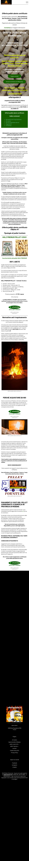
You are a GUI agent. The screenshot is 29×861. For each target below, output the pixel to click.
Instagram (14, 765)
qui (23, 511)
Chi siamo (8, 121)
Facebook (14, 763)
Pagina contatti (15, 76)
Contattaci (8, 125)
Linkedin (14, 767)
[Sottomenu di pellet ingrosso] (18, 746)
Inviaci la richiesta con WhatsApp (14, 81)
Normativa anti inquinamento (13, 119)
